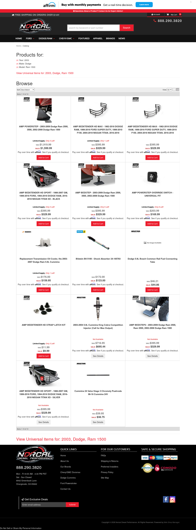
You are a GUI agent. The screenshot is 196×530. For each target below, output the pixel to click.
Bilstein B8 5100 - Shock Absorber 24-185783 (98, 258)
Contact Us (65, 488)
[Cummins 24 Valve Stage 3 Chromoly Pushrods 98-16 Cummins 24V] (98, 375)
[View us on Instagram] (172, 499)
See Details (98, 356)
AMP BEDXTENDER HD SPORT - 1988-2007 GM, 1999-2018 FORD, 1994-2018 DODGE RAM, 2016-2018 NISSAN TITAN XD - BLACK (43, 195)
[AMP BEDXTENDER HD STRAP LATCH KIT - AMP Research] (26, 297)
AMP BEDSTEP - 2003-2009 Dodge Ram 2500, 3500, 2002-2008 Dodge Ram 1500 (98, 194)
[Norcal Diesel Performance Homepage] (35, 20)
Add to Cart (43, 157)
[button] (100, 28)
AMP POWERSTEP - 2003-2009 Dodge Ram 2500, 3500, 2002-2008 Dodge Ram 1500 (43, 128)
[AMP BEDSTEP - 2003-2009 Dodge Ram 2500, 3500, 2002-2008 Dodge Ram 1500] (98, 176)
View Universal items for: (44, 73)
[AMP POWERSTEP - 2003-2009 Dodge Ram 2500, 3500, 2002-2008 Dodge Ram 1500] (44, 110)
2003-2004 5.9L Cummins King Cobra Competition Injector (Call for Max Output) (98, 326)
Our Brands (65, 466)
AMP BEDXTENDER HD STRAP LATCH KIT (43, 324)
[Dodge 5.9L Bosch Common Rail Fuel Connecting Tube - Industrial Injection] (135, 231)
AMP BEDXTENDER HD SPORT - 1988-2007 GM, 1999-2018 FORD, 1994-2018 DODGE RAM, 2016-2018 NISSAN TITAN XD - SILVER (43, 394)
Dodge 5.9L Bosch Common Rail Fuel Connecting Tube (152, 260)
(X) (17, 60)
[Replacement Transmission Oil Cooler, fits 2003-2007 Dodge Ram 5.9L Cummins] (44, 243)
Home (18, 38)
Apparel (97, 38)
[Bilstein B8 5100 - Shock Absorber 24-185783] (98, 243)
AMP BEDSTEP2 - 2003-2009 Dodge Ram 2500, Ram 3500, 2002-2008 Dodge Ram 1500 (152, 326)
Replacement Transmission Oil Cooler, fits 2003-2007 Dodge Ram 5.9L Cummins (44, 260)
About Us (64, 461)
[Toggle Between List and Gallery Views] (176, 89)
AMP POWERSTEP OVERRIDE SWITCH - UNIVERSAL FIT (152, 194)
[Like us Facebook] (166, 499)
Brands (110, 38)
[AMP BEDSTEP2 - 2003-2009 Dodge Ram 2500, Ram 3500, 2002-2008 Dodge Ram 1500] (152, 309)
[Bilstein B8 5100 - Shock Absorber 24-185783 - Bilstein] (81, 231)
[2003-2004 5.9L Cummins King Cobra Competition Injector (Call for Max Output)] (98, 309)
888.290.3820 (169, 20)
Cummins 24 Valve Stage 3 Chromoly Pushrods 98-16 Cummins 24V (98, 392)
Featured (84, 38)
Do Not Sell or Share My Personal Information (20, 528)
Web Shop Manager (171, 522)
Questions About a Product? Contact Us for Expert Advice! (99, 11)
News (122, 38)
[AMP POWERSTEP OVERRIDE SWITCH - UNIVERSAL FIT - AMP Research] (135, 165)
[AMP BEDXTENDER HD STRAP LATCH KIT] (44, 309)
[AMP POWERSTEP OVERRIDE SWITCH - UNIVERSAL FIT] (152, 176)
